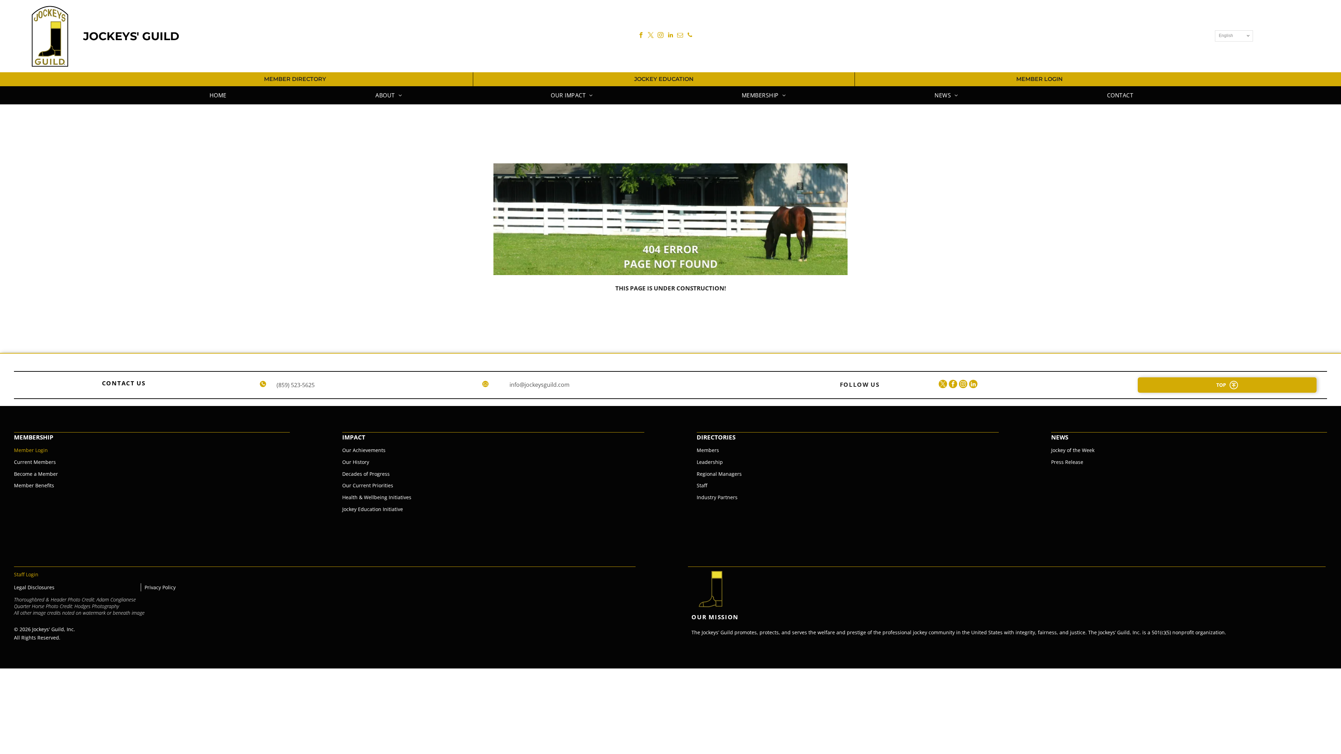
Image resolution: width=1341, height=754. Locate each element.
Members (708, 450)
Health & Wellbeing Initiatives (376, 497)
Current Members (35, 462)
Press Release (1067, 462)
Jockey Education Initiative (372, 509)
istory (362, 462)
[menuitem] (217, 95)
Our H (349, 462)
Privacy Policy (160, 587)
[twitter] (650, 36)
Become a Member (36, 474)
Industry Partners (717, 497)
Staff (702, 485)
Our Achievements (364, 450)
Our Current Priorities (367, 485)
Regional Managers (719, 474)
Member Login (31, 450)
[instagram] (660, 36)
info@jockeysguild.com (540, 385)
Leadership (710, 462)
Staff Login (26, 574)
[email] (680, 36)
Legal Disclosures (34, 587)
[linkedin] (670, 36)
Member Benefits (34, 485)
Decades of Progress (366, 474)
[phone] (690, 36)
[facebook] (641, 36)
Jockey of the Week (1072, 450)
